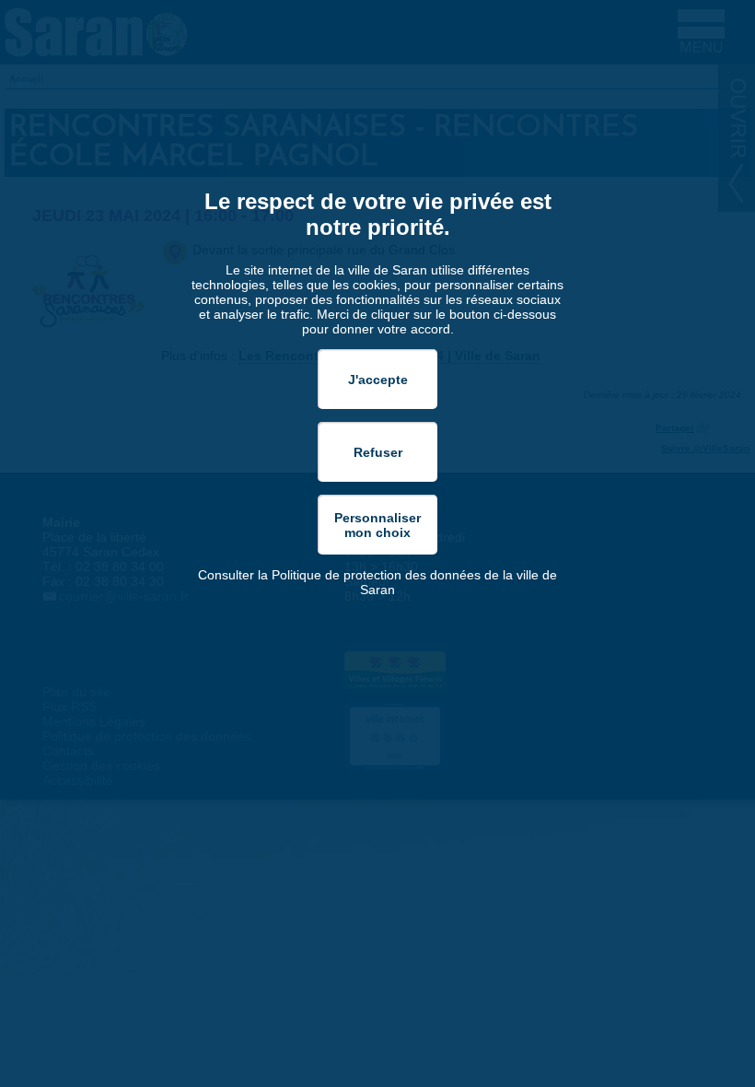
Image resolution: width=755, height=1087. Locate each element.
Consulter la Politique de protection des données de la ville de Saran (377, 582)
